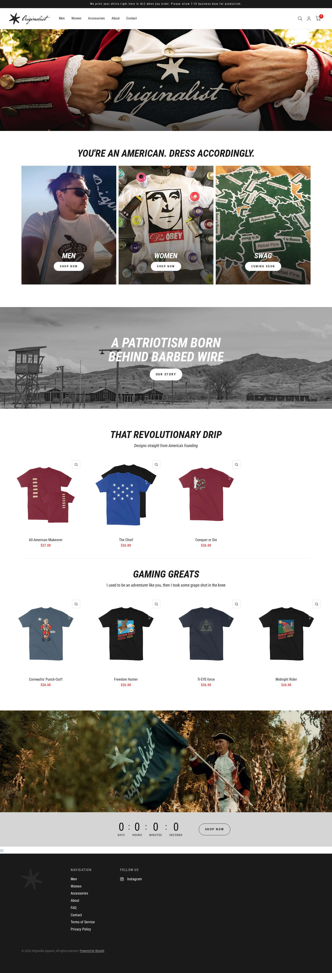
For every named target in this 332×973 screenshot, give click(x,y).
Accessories (96, 18)
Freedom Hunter (126, 679)
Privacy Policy (81, 929)
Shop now (166, 266)
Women (76, 18)
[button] (166, 374)
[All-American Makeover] (45, 495)
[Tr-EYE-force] (206, 634)
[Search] (300, 18)
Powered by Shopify (92, 951)
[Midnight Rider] (286, 634)
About (115, 18)
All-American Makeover (46, 540)
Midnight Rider (286, 679)
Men (62, 18)
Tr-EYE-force (206, 679)
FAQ (74, 908)
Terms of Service (83, 922)
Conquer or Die (206, 540)
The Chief (126, 540)
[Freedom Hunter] (126, 634)
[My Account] (308, 18)
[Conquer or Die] (206, 495)
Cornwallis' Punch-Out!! (46, 679)
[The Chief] (126, 495)
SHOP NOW (69, 266)
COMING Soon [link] (263, 266)
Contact (131, 18)
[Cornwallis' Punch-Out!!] (45, 634)
